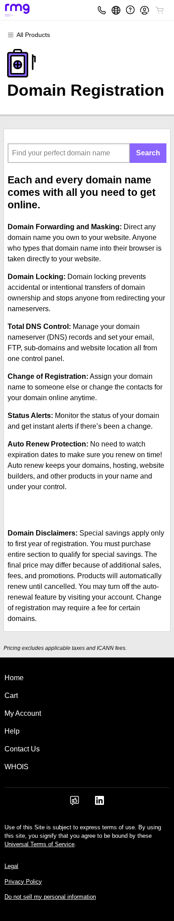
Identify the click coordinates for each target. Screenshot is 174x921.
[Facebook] (74, 803)
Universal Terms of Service (39, 844)
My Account (22, 713)
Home (14, 678)
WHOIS (16, 767)
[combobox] (68, 153)
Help (12, 731)
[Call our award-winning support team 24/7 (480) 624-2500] (130, 10)
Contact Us (22, 749)
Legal (11, 866)
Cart (11, 695)
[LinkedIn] (99, 803)
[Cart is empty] (160, 10)
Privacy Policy (23, 881)
